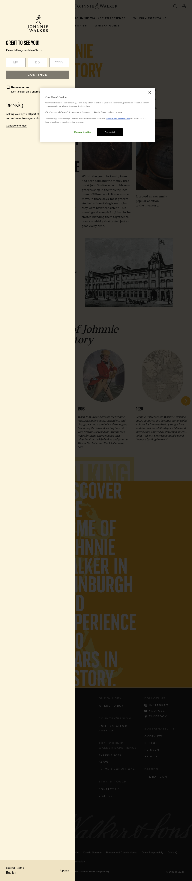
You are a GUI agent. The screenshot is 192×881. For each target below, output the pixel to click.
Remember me (20, 87)
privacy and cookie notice (118, 118)
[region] (97, 115)
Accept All (110, 132)
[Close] (150, 92)
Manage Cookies (82, 132)
